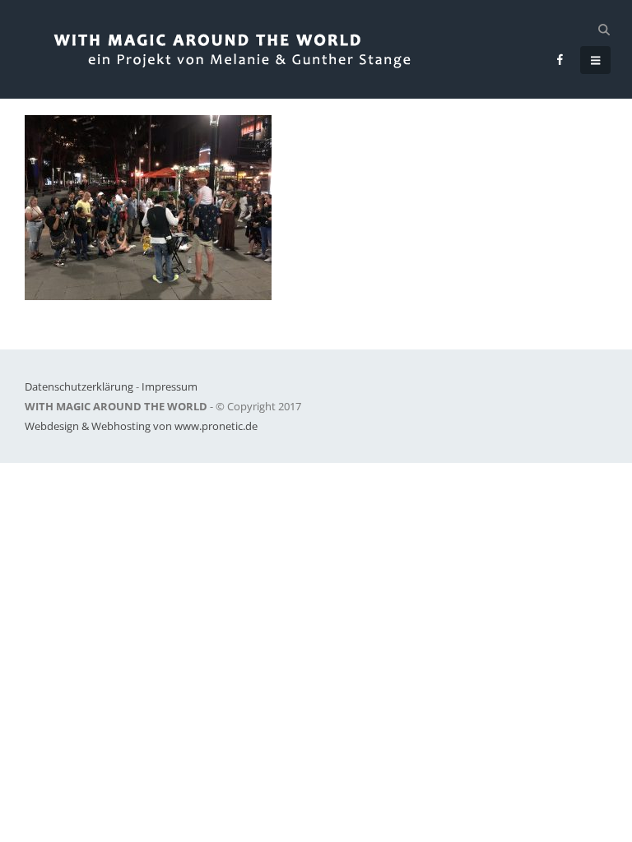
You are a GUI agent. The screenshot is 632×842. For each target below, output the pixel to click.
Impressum (170, 386)
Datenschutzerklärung (79, 386)
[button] (604, 29)
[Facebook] (560, 59)
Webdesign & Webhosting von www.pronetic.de (141, 426)
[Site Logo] (248, 49)
